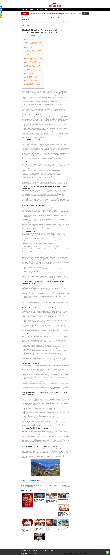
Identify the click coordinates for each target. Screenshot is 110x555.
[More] (29, 25)
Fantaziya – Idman (28, 55)
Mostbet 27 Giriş (28, 47)
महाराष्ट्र (31, 9)
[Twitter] (24, 25)
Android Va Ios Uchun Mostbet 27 (31, 80)
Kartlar (26, 48)
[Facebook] (23, 25)
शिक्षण (58, 9)
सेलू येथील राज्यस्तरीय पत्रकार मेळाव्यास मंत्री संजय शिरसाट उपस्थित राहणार (37, 13)
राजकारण (41, 9)
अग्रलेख (46, 9)
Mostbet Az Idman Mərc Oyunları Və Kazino (33, 70)
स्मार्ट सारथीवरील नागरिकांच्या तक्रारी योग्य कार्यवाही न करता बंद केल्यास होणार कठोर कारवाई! (63, 528)
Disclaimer (70, 553)
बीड (37, 9)
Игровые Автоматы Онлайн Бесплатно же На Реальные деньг (59, 486)
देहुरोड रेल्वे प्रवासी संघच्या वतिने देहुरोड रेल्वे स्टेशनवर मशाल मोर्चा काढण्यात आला (50, 528)
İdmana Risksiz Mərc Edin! (30, 72)
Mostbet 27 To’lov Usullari (30, 39)
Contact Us (64, 553)
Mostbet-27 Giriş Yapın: (29, 73)
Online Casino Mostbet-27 (30, 57)
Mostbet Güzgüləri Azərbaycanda (31, 61)
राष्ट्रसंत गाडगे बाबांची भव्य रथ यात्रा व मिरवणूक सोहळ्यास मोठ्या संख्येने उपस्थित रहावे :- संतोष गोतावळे (27, 510)
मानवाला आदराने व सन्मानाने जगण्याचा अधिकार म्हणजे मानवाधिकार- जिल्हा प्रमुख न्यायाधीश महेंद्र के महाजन (39, 541)
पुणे (34, 9)
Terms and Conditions (84, 553)
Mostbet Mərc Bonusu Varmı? (31, 74)
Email (68, 21)
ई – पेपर (61, 9)
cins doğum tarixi (46, 121)
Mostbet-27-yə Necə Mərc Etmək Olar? (32, 79)
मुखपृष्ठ (23, 9)
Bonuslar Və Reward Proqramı (31, 76)
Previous (24, 484)
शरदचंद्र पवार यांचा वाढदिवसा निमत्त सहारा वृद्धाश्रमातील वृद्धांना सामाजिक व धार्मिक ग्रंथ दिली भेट (39, 528)
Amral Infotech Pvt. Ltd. (35, 553)
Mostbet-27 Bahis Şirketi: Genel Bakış (32, 77)
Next (68, 484)
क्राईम (50, 9)
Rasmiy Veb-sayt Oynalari (30, 40)
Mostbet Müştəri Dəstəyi (30, 38)
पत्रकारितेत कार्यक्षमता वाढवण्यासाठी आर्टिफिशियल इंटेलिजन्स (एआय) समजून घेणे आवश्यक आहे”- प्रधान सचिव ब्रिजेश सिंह (80, 13)
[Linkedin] (26, 25)
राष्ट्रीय (27, 9)
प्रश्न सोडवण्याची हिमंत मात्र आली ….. (55, 13)
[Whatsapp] (28, 25)
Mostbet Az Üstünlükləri (29, 83)
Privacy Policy (76, 553)
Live (31, 21)
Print (65, 21)
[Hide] (0, 18)
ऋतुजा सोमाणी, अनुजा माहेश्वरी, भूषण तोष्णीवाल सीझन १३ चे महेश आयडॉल (39, 500)
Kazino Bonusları (28, 69)
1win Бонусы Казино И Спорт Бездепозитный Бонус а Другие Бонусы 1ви (31, 486)
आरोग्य (54, 9)
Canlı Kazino (27, 81)
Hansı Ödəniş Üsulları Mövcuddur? (33, 65)
